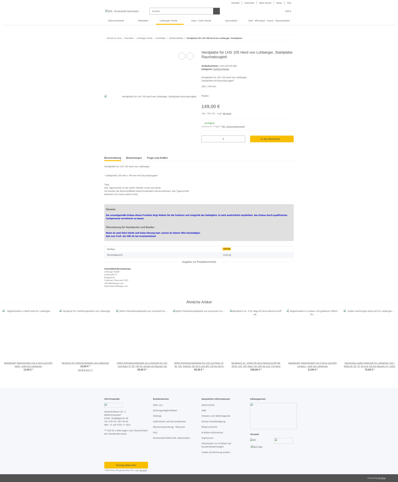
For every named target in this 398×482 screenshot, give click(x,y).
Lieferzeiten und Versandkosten (169, 421)
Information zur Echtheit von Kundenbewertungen (216, 445)
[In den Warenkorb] (106, 48)
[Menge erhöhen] (241, 139)
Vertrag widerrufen (126, 465)
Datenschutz (208, 404)
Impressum (207, 437)
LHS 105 (227, 249)
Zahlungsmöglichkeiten (165, 410)
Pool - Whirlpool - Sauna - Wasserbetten (269, 20)
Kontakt (235, 2)
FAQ (289, 2)
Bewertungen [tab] (134, 158)
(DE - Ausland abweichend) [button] (233, 126)
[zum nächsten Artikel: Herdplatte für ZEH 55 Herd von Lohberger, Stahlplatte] (290, 38)
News (279, 2)
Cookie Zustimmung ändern (215, 452)
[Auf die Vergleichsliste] (181, 56)
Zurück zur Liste (114, 38)
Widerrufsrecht (209, 426)
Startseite (249, 2)
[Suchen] (216, 11)
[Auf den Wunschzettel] (190, 56)
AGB (203, 410)
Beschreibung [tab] (112, 158)
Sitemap (157, 415)
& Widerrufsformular (212, 432)
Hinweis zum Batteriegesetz (215, 415)
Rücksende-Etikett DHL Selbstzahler (171, 437)
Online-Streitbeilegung (213, 421)
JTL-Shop (382, 478)
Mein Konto (265, 2)
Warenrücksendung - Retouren (169, 426)
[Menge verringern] (205, 139)
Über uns (158, 404)
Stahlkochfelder (221, 69)
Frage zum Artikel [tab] (157, 158)
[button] (268, 11)
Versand (227, 113)
